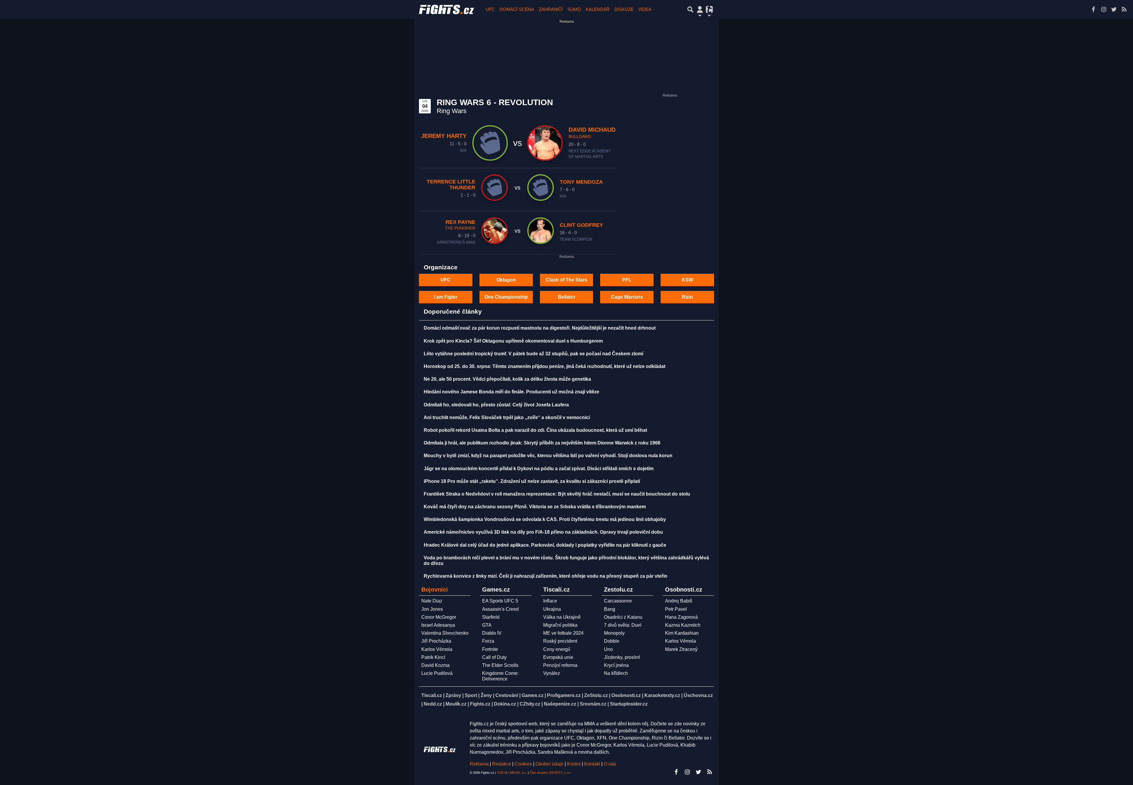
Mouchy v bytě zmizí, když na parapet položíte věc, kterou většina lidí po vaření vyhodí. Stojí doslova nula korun (548, 455)
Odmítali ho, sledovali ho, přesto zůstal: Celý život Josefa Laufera (496, 404)
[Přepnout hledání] (690, 9)
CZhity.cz (530, 703)
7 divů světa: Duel (622, 625)
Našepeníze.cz (560, 703)
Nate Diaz (431, 600)
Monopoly (614, 633)
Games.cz (532, 695)
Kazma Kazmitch (682, 625)
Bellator (566, 296)
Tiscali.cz (431, 695)
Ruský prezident (560, 641)
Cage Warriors (627, 296)
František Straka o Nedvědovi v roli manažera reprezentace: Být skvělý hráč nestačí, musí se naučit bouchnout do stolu (557, 493)
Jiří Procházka (436, 641)
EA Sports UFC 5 (500, 600)
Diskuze (623, 9)
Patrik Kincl (433, 657)
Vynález (551, 673)
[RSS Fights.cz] (1124, 9)
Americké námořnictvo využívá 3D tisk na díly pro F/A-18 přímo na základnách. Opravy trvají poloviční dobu (543, 532)
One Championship (506, 296)
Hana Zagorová (681, 617)
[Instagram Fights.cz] (1103, 9)
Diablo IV (492, 633)
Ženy (486, 695)
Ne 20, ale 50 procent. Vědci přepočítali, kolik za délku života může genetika (507, 379)
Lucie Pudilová (437, 673)
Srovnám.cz (593, 703)
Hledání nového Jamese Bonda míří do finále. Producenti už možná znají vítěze (511, 391)
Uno (608, 649)
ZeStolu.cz (596, 695)
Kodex (574, 763)
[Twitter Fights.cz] (1113, 9)
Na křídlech (616, 673)
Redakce (501, 763)
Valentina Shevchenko (445, 633)
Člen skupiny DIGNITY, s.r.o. (550, 772)
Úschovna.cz (698, 695)
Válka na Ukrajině (562, 617)
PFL (626, 279)
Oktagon (506, 279)
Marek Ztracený (681, 649)
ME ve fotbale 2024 (563, 633)
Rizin (687, 296)
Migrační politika (560, 625)
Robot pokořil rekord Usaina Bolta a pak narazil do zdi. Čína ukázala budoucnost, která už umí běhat (535, 430)
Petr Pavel (676, 609)
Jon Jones (432, 609)
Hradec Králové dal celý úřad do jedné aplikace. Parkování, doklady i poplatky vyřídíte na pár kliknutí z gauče (545, 545)
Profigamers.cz (564, 695)
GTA (487, 625)
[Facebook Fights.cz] (1093, 9)
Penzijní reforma (560, 665)
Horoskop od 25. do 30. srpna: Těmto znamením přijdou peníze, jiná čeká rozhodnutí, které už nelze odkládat (544, 366)
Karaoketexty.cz (662, 695)
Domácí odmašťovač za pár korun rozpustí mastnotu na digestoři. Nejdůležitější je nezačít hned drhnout (540, 327)
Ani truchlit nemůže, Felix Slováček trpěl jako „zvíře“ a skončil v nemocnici (507, 417)
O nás (610, 763)
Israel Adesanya (438, 625)
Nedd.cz (433, 703)
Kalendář (598, 9)
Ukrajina (552, 609)
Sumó (574, 9)
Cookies (523, 763)
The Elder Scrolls (500, 665)
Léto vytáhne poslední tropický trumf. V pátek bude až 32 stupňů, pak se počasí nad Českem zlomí (533, 353)
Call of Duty (494, 657)
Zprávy (453, 695)
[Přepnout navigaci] (700, 9)
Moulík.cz (456, 703)
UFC (490, 9)
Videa (644, 9)
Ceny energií (556, 649)
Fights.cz (480, 703)
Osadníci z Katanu (623, 617)
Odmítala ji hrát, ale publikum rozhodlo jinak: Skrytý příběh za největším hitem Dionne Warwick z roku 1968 (542, 442)
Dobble (611, 641)
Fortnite (490, 649)
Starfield (491, 617)
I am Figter (445, 296)
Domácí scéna (517, 9)
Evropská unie (558, 657)
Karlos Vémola (436, 649)
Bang (609, 609)
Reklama (479, 763)
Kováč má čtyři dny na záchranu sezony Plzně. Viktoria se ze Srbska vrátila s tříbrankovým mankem (535, 506)
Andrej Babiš (678, 600)
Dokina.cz (505, 703)
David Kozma (435, 665)
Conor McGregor (438, 617)
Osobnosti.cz (626, 695)
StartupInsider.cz (629, 703)
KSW (687, 279)
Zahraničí (551, 9)
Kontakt (592, 763)
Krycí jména (616, 665)
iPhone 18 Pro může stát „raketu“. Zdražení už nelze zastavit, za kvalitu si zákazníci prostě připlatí (532, 481)
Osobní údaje (550, 763)
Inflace (550, 600)
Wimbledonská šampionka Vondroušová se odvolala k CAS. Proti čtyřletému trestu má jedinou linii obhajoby (545, 519)
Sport (471, 695)
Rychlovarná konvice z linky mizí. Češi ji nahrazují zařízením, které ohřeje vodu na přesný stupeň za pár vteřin (545, 576)
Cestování (506, 695)
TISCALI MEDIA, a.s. (512, 772)
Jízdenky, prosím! (622, 657)
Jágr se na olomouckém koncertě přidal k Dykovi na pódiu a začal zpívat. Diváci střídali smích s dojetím (539, 468)
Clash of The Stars (566, 279)
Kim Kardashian (682, 633)
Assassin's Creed (500, 609)
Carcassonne (618, 600)
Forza (488, 641)
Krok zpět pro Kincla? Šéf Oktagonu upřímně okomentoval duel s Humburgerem (513, 340)
